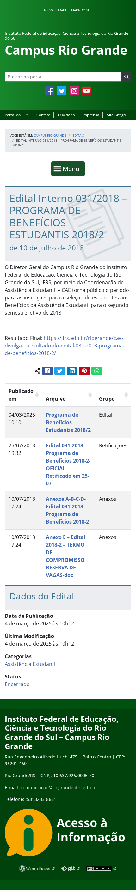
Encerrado (17, 684)
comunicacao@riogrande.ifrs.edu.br (59, 787)
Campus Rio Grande (50, 135)
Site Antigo (116, 115)
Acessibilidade (55, 10)
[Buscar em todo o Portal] (126, 77)
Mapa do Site (82, 10)
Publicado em (21, 395)
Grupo (107, 398)
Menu (72, 168)
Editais (78, 135)
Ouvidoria (66, 115)
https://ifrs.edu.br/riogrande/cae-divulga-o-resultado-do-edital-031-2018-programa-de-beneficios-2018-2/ (64, 346)
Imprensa (91, 115)
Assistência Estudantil (31, 663)
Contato (43, 115)
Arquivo (56, 398)
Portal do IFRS (17, 115)
